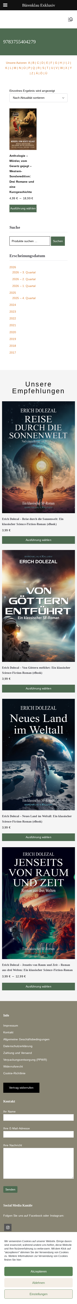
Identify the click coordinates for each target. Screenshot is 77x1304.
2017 (12, 352)
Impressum (10, 1025)
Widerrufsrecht (13, 1066)
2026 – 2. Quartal (24, 279)
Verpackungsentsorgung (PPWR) (25, 1059)
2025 (12, 292)
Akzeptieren (39, 1271)
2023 (12, 311)
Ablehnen (38, 1282)
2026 (12, 267)
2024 (12, 304)
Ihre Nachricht (12, 1145)
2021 (12, 325)
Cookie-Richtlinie (14, 1073)
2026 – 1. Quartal (24, 286)
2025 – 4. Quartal (24, 298)
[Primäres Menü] (70, 19)
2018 (12, 345)
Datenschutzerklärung (17, 1046)
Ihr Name (9, 1111)
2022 (12, 318)
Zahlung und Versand (17, 1053)
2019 (12, 339)
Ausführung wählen (23, 208)
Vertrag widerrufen (21, 1087)
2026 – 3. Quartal (24, 272)
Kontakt (8, 1032)
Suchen (58, 241)
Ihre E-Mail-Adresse (16, 1128)
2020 (12, 332)
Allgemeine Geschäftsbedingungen (26, 1039)
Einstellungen (38, 1294)
